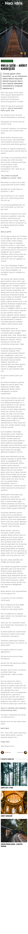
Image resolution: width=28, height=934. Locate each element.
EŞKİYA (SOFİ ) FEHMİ (7, 788)
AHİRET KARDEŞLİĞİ (6, 816)
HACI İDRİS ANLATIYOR (7, 61)
